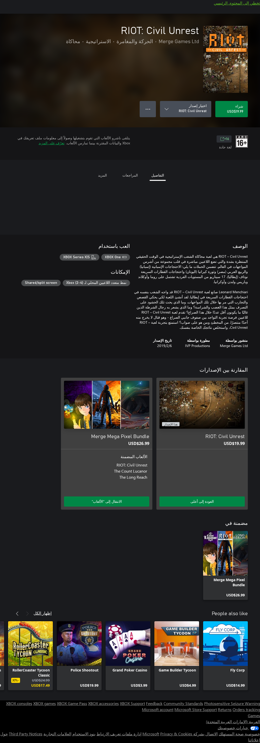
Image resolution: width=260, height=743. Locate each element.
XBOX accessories (103, 703)
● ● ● (147, 109)
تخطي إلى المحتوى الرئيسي (237, 3)
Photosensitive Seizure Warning (232, 703)
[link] (225, 565)
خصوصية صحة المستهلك (239, 733)
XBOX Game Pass (72, 703)
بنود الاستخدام (83, 733)
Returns (225, 709)
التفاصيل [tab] (157, 175)
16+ (226, 139)
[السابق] (27, 613)
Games (254, 715)
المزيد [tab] (102, 175)
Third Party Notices (25, 733)
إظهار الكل (43, 613)
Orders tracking (246, 709)
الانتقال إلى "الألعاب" (107, 501)
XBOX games (44, 703)
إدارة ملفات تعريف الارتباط (118, 733)
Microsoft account (157, 709)
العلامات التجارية (57, 733)
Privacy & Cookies (176, 733)
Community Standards (183, 703)
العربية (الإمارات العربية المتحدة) (233, 721)
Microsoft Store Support (195, 709)
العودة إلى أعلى (202, 501)
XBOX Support (132, 703)
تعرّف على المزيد (51, 143)
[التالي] (17, 613)
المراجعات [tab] (130, 175)
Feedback (154, 703)
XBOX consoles (19, 703)
